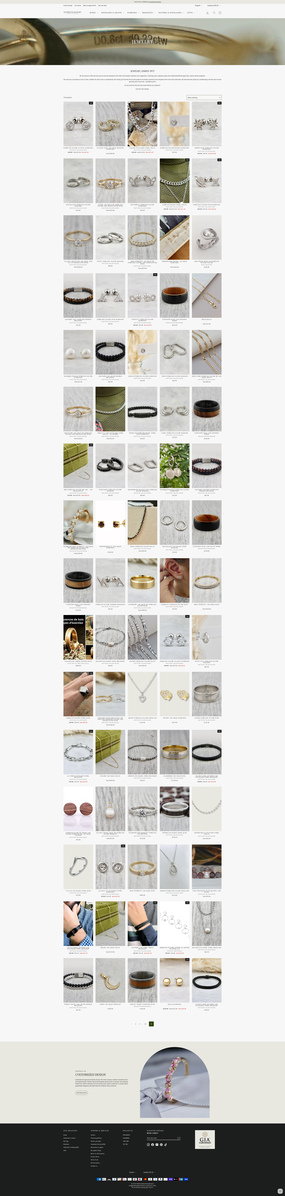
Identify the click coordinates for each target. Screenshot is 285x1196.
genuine (144, 76)
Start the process (82, 1093)
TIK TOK (125, 1144)
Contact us (94, 1166)
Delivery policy (95, 1163)
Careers (93, 1135)
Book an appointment (89, 5)
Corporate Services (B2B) (98, 1144)
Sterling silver (152, 76)
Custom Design (67, 5)
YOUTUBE (126, 1141)
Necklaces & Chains (111, 13)
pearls (203, 76)
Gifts (190, 13)
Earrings (132, 13)
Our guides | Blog (96, 1150)
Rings (93, 13)
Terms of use (94, 1160)
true (176, 76)
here (147, 89)
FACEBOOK (126, 1138)
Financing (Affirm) (96, 1138)
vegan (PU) (185, 76)
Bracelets (148, 13)
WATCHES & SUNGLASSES (170, 13)
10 (145, 1024)
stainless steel (162, 76)
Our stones (78, 5)
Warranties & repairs (97, 1147)
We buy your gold (96, 1141)
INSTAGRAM (126, 1135)
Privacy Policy (95, 1157)
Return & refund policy (97, 1153)
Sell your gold (102, 5)
